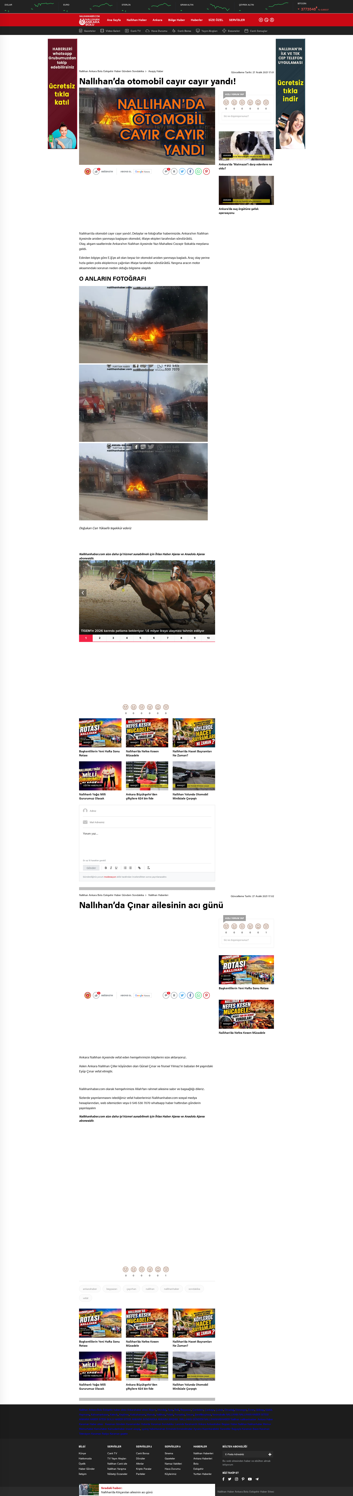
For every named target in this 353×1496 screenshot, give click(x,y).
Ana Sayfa (114, 20)
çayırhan (131, 1289)
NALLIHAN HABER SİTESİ (254, 1414)
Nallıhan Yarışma (116, 1468)
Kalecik (114, 1414)
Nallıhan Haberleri (158, 895)
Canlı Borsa (184, 31)
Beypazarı (185, 1409)
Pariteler (140, 1474)
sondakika (194, 1289)
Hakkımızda (85, 1458)
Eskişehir (108, 1409)
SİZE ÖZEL (215, 20)
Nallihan (235, 1419)
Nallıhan (83, 1409)
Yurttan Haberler (202, 1474)
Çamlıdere (198, 1409)
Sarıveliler (225, 1429)
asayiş (136, 1429)
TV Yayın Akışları (116, 1458)
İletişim (83, 1474)
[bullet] (130, 868)
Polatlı (169, 1414)
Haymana (84, 1414)
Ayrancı (197, 1429)
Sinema (169, 1453)
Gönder (91, 868)
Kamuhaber (100, 1429)
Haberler (197, 20)
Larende (179, 1424)
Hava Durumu (159, 30)
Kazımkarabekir (210, 1429)
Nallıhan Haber (137, 20)
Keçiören (124, 1414)
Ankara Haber (265, 1419)
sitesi (144, 1409)
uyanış (145, 1429)
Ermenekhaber (184, 1429)
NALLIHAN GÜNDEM (191, 1419)
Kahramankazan (100, 1414)
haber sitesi (120, 1409)
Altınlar (140, 1463)
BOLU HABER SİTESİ (119, 1419)
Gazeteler (90, 30)
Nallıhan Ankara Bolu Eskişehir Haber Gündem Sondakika (111, 71)
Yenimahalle (218, 1414)
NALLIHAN (232, 1414)
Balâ (176, 1409)
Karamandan (133, 1424)
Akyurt (152, 1409)
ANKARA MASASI (168, 1419)
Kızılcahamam (137, 1414)
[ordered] (125, 868)
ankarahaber (90, 1289)
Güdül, (268, 1409)
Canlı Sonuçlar (258, 31)
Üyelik (82, 1463)
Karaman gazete (119, 1433)
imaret (129, 1429)
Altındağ (161, 1409)
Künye (82, 1453)
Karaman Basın (250, 1429)
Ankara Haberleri (202, 1458)
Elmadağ (229, 1409)
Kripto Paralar (143, 1468)
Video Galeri (113, 30)
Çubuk (219, 1409)
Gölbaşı (260, 1409)
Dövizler (140, 1458)
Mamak (151, 1414)
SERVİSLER (237, 20)
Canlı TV (136, 30)
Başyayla (236, 1429)
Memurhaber (86, 1429)
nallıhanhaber (171, 1289)
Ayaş (170, 1409)
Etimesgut (241, 1409)
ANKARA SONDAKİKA (144, 1419)
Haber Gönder (87, 1468)
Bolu (99, 1409)
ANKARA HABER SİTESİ (92, 1419)
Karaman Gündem (115, 1424)
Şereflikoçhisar (203, 1414)
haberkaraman (157, 1429)
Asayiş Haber (155, 71)
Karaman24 (191, 1424)
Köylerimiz (170, 1474)
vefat (85, 1298)
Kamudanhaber (116, 1429)
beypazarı (111, 1289)
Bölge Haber (176, 20)
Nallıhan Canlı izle (117, 1463)
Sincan (190, 1414)
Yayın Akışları (209, 31)
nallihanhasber (248, 1419)
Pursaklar (179, 1414)
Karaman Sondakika (162, 1424)
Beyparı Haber (229, 1424)
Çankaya (209, 1409)
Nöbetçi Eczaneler (117, 1474)
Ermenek (171, 1429)
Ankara (157, 20)
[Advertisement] (176, 52)
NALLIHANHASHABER (217, 1419)
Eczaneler (234, 31)
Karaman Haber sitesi (91, 1424)
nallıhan (150, 1289)
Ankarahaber (134, 1409)
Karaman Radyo (100, 1433)
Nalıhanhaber (254, 1424)
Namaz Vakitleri (173, 1463)
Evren (251, 1409)
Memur (267, 1424)
